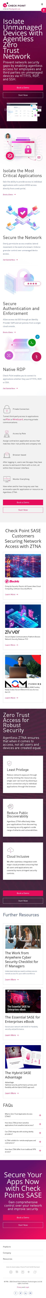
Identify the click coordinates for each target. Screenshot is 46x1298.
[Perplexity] (22, 1273)
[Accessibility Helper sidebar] (43, 10)
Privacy (19, 1287)
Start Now (23, 95)
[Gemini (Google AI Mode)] (28, 1273)
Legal (27, 1287)
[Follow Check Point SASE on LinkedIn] (25, 1293)
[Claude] (16, 1273)
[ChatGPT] (11, 1273)
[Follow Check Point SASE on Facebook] (16, 1293)
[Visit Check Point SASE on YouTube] (30, 1293)
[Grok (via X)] (35, 1273)
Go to (12, 9)
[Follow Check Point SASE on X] (21, 1293)
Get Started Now (9, 260)
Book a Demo (23, 87)
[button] (41, 4)
